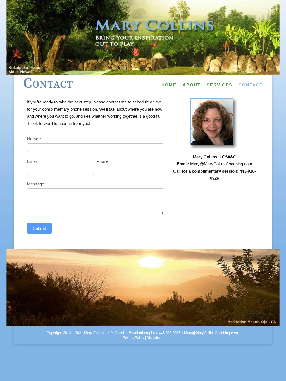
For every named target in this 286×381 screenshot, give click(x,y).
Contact (251, 85)
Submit (39, 228)
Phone (102, 161)
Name (34, 138)
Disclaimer (155, 338)
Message (35, 184)
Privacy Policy (133, 338)
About (192, 85)
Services (219, 85)
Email (32, 161)
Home (169, 85)
